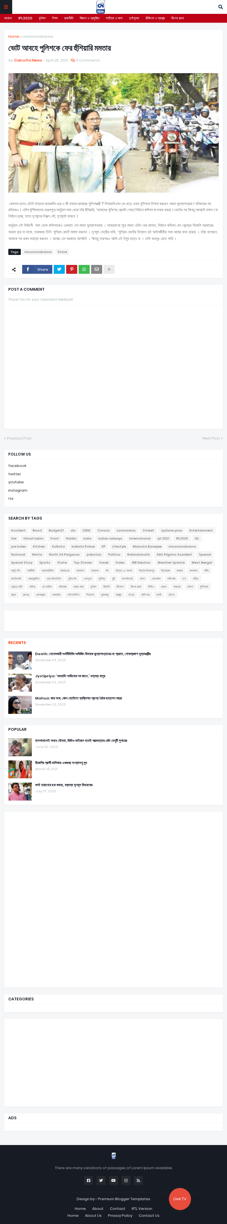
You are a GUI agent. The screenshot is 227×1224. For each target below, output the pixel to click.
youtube (16, 482)
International (140, 538)
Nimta (37, 554)
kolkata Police (83, 546)
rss (11, 498)
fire (13, 538)
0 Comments (88, 60)
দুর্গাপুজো (134, 18)
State (62, 252)
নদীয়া (195, 578)
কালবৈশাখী (16, 578)
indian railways (110, 538)
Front (54, 538)
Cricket (148, 530)
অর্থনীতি (31, 570)
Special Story (21, 562)
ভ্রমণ (164, 586)
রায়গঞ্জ (26, 594)
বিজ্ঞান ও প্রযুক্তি (89, 18)
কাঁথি (206, 570)
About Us (93, 1215)
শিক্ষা (55, 18)
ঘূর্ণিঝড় (102, 578)
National (18, 554)
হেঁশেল (171, 594)
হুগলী (158, 594)
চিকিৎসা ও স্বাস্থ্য (155, 18)
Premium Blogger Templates (124, 1199)
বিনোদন (120, 586)
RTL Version (142, 1208)
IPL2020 (25, 18)
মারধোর (177, 586)
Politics (114, 554)
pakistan (94, 554)
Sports (44, 562)
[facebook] (113, 615)
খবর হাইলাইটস (54, 578)
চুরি (113, 578)
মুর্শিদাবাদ (204, 586)
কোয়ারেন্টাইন (34, 578)
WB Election (141, 562)
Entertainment (201, 530)
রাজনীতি (68, 18)
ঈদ (107, 570)
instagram (17, 490)
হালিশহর (145, 594)
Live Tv (180, 1199)
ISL (197, 538)
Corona (103, 530)
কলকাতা (193, 570)
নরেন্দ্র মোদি (16, 586)
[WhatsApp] (84, 269)
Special (205, 554)
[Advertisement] (49, 899)
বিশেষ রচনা (177, 18)
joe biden (18, 546)
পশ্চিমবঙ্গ (62, 586)
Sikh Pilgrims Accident (174, 554)
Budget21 (56, 530)
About (98, 1208)
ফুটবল (42, 18)
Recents (17, 642)
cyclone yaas (171, 530)
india (87, 538)
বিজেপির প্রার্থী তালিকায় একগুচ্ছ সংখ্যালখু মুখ (61, 762)
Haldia (71, 538)
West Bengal (202, 562)
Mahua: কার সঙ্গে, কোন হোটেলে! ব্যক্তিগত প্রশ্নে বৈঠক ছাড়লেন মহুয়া (78, 698)
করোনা (8, 18)
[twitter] (113, 617)
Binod (37, 530)
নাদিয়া (32, 586)
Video (120, 562)
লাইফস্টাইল (73, 594)
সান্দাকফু (105, 594)
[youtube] (113, 620)
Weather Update (171, 562)
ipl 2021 (163, 538)
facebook (17, 465)
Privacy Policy (120, 1215)
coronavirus (126, 530)
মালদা (190, 586)
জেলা (142, 578)
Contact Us (149, 1215)
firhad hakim (33, 538)
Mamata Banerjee (147, 546)
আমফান (80, 570)
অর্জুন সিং (15, 570)
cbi (73, 530)
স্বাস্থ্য (119, 594)
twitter (14, 474)
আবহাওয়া (64, 570)
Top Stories (83, 562)
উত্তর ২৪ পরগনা (124, 570)
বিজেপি (106, 586)
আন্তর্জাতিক (47, 570)
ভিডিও (151, 586)
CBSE (86, 530)
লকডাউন (56, 594)
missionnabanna (38, 36)
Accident (18, 530)
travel (104, 562)
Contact (117, 1208)
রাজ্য (13, 594)
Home (13, 36)
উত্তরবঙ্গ (165, 570)
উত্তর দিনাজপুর (146, 570)
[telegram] (113, 625)
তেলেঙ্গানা (156, 578)
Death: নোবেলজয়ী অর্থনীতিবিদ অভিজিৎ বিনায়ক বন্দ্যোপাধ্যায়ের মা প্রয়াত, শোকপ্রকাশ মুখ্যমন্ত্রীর (93, 653)
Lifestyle (119, 546)
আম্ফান (95, 570)
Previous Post (19, 438)
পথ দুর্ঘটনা (47, 586)
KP (103, 546)
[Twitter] (59, 269)
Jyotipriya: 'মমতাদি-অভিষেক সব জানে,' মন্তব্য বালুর (70, 676)
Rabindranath (138, 554)
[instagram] (113, 623)
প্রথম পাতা (78, 586)
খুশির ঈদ (72, 578)
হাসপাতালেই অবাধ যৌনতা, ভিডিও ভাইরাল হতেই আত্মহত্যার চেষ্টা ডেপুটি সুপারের (81, 740)
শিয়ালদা (90, 594)
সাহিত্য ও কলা (114, 18)
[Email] (96, 269)
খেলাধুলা (88, 578)
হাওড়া (131, 594)
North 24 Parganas (64, 554)
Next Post (211, 438)
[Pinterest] (71, 269)
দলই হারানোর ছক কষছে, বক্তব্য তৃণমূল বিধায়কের (63, 785)
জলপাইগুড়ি (127, 578)
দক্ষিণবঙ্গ (171, 578)
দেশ (184, 578)
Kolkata (58, 546)
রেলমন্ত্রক (40, 594)
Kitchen (39, 546)
